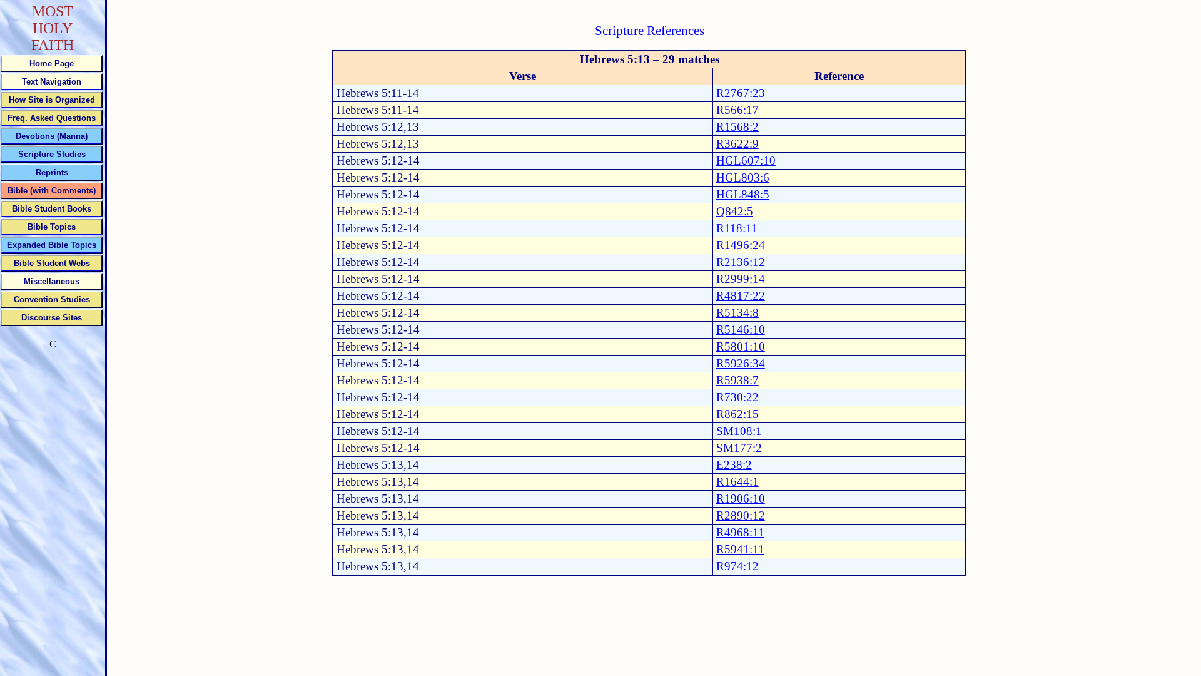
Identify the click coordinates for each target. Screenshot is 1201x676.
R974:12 (737, 566)
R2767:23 (740, 93)
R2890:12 (740, 515)
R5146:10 (740, 329)
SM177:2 (739, 447)
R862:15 (737, 414)
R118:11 (737, 228)
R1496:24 (740, 245)
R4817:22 (740, 295)
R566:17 (737, 109)
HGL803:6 (742, 177)
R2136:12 (740, 262)
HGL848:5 (742, 194)
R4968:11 (740, 532)
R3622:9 (737, 143)
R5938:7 (737, 380)
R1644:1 (737, 481)
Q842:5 (734, 211)
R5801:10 (740, 346)
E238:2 (734, 464)
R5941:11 (740, 549)
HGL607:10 (746, 160)
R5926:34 (740, 363)
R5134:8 (737, 312)
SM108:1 (739, 431)
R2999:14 (740, 278)
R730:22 (737, 397)
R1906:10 (740, 498)
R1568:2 (737, 126)
